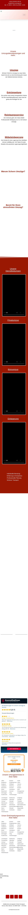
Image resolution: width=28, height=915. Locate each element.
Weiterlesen (9, 721)
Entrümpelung (14, 92)
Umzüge (14, 70)
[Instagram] (20, 896)
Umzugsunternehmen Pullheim (8, 881)
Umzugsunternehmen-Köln (6, 879)
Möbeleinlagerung (14, 137)
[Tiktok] (16, 896)
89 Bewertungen (7, 705)
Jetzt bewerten (14, 764)
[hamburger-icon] (24, 15)
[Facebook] (7, 896)
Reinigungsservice (14, 115)
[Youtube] (12, 896)
